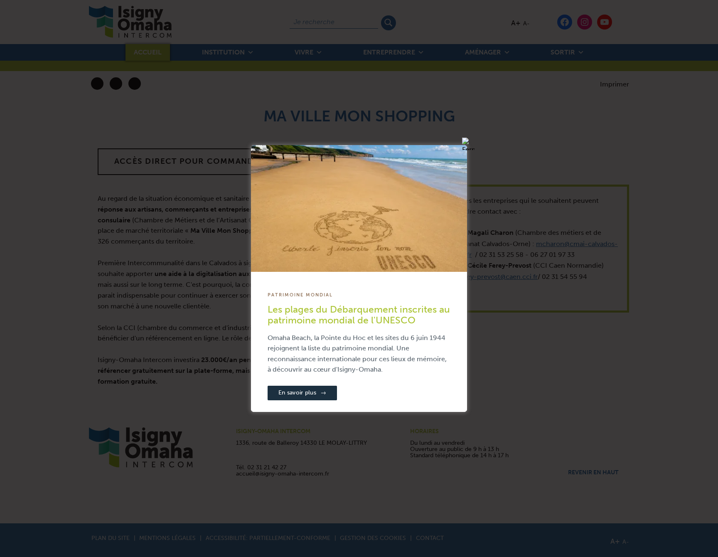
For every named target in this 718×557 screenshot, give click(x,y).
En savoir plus (302, 392)
